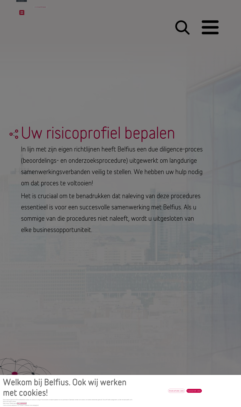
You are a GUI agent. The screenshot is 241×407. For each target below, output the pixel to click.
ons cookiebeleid (21, 403)
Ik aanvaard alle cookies (194, 391)
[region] (120, 391)
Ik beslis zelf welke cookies (176, 391)
